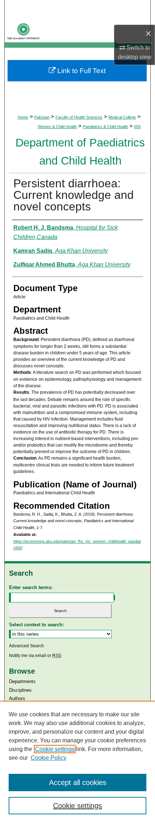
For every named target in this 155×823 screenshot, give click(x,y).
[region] (77, 762)
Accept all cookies (77, 782)
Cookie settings (55, 749)
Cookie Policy (48, 758)
